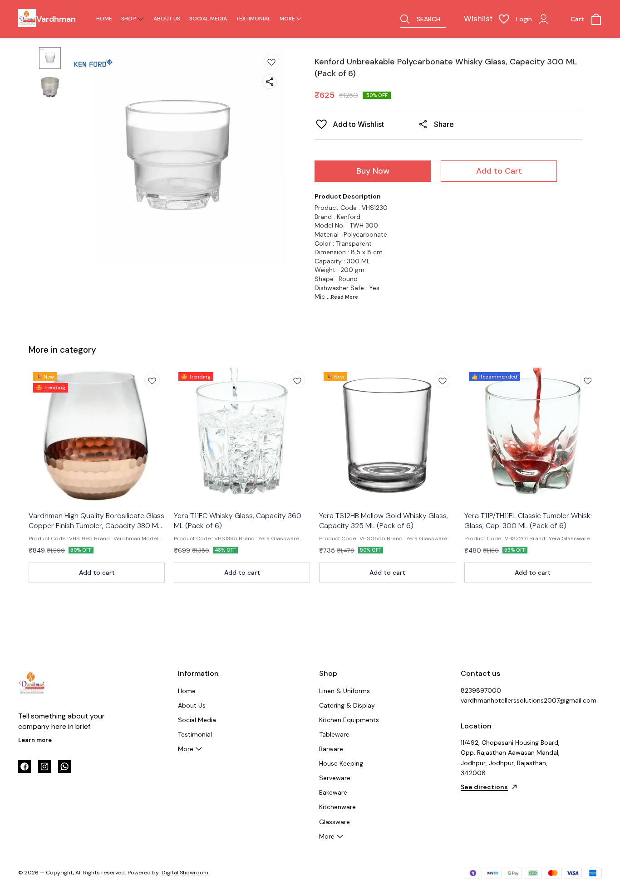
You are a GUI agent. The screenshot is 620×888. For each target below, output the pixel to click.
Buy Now (372, 170)
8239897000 (481, 690)
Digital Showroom (185, 872)
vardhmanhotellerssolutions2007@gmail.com (511, 700)
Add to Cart (499, 170)
